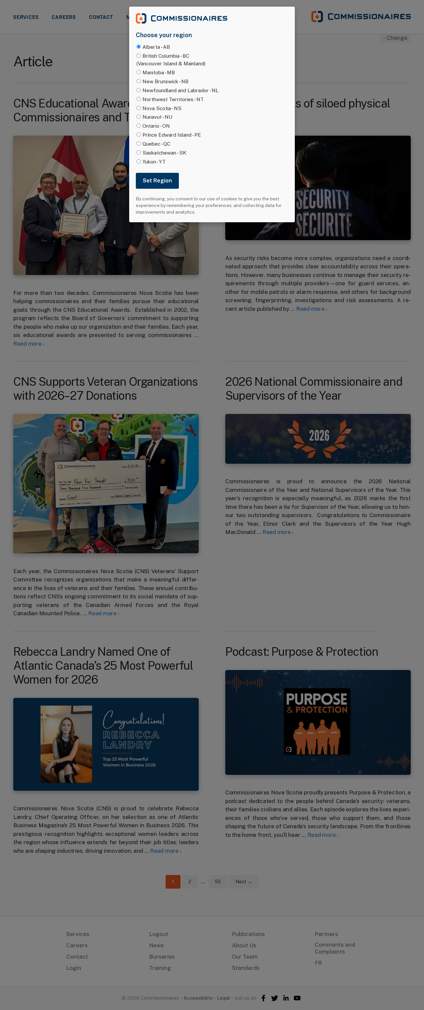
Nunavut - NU (157, 117)
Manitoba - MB (158, 72)
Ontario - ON (156, 126)
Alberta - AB (156, 47)
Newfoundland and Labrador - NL (180, 90)
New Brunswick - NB (165, 81)
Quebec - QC (156, 144)
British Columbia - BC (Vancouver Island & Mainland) (170, 59)
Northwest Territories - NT (173, 99)
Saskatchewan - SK (164, 153)
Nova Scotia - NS (162, 108)
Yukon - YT (154, 162)
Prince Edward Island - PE (171, 135)
